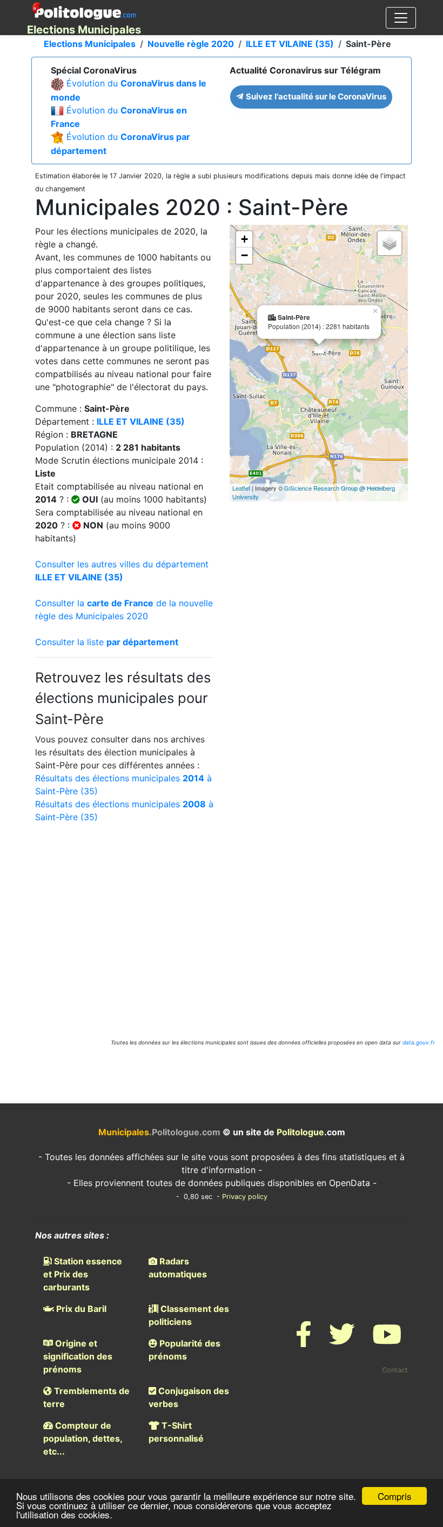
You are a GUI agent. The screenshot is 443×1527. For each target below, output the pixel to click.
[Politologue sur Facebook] (303, 1341)
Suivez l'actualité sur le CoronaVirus (315, 96)
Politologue (300, 1132)
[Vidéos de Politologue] (387, 1341)
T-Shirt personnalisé (176, 1432)
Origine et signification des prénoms (77, 1356)
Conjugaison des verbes (189, 1397)
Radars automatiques (178, 1268)
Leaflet (241, 488)
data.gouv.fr (418, 1042)
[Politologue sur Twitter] (342, 1341)
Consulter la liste (106, 642)
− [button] (244, 255)
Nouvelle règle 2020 (190, 43)
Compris (395, 1496)
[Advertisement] (221, 920)
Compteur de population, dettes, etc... (82, 1438)
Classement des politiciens (189, 1315)
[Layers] (389, 243)
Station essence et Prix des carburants (82, 1274)
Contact (395, 1370)
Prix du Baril (80, 1308)
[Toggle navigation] (401, 18)
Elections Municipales (90, 43)
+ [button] (244, 239)
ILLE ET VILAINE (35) (290, 43)
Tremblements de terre (86, 1397)
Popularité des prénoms (184, 1350)
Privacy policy (244, 1197)
